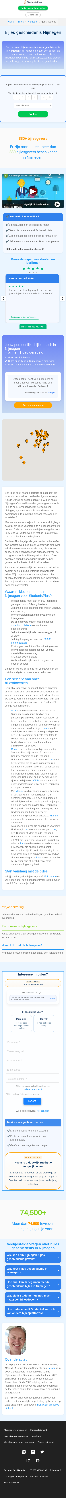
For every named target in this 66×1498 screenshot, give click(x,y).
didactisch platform (21, 625)
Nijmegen (33, 21)
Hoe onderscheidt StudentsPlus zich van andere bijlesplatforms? (31, 1311)
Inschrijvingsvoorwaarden (16, 1436)
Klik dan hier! (43, 1110)
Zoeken (33, 114)
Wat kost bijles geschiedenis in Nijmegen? (27, 1270)
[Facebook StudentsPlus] (33, 1452)
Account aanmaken (33, 405)
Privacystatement (38, 1430)
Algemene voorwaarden (15, 1430)
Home (11, 21)
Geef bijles (33, 14)
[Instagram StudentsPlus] (23, 1452)
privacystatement (33, 1089)
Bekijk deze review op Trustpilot (24, 317)
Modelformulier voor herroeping (19, 1442)
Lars (26, 829)
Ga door (32, 1101)
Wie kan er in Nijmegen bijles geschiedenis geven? (26, 1257)
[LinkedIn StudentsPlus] (28, 1460)
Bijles (21, 21)
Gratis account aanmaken (33, 8)
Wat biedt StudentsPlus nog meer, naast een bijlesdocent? (29, 1297)
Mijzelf (44, 1022)
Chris (14, 749)
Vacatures (36, 1436)
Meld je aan (50, 876)
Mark (13, 710)
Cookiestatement (46, 1442)
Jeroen (52, 1368)
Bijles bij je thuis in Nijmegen (24, 361)
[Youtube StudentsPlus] (37, 1460)
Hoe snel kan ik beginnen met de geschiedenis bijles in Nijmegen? (28, 1284)
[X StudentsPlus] (42, 1452)
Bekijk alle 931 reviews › (33, 326)
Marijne (20, 791)
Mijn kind (21, 1023)
